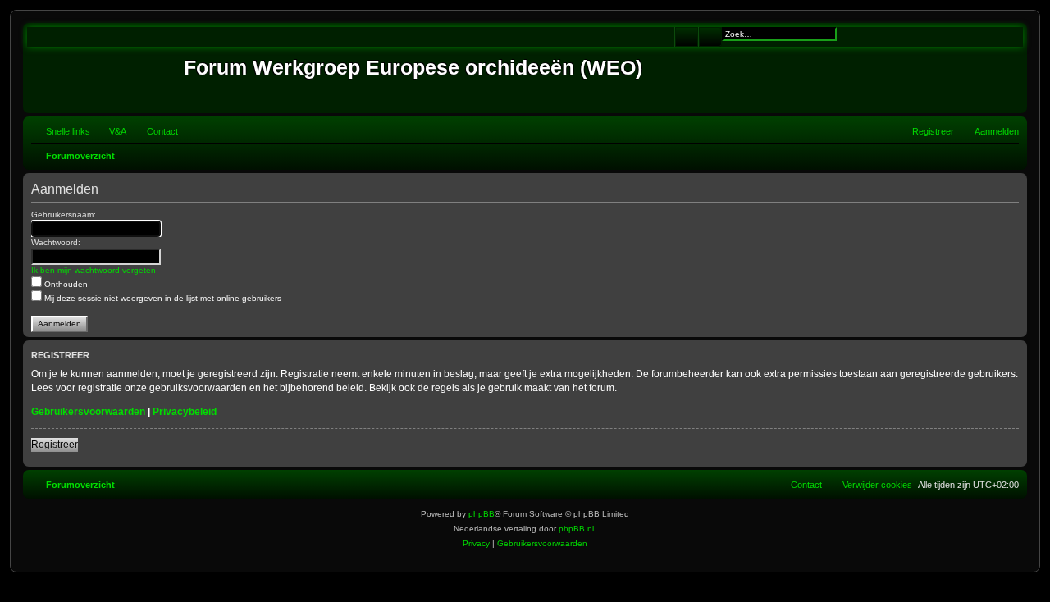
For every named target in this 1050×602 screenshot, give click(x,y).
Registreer (54, 444)
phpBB (481, 513)
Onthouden (65, 284)
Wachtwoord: (55, 242)
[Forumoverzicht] (105, 68)
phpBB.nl (576, 528)
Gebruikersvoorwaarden (88, 411)
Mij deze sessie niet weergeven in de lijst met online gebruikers (161, 298)
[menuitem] (110, 131)
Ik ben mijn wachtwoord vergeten (93, 270)
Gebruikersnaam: (63, 214)
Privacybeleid (185, 411)
